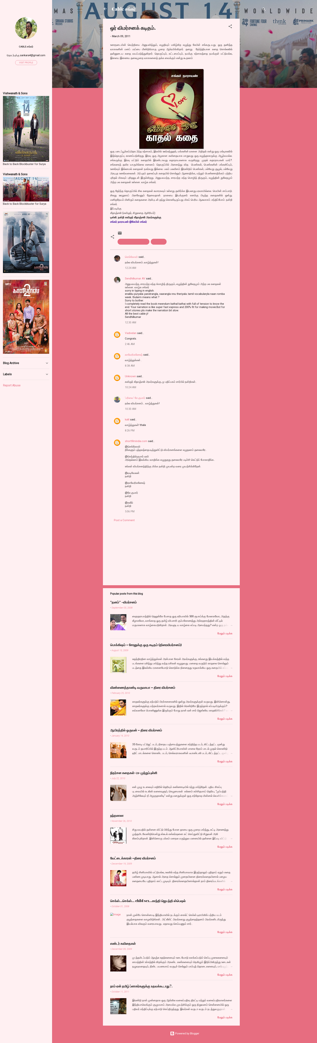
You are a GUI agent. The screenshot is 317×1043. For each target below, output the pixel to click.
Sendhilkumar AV (135, 278)
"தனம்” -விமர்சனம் (123, 602)
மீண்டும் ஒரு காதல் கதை (133, 241)
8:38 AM (130, 365)
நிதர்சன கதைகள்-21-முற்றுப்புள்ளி (133, 773)
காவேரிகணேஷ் (134, 354)
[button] (230, 27)
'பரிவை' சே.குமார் (135, 398)
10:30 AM (130, 409)
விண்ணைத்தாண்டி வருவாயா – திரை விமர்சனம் (142, 687)
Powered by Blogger (186, 1033)
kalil (127, 419)
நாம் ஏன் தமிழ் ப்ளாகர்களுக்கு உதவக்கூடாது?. (141, 986)
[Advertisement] (254, 74)
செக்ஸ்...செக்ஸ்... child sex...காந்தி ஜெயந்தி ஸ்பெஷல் (148, 901)
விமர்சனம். (158, 241)
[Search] (264, 10)
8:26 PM (129, 430)
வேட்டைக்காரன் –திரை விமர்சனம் (133, 858)
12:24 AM (130, 268)
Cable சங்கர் (124, 9)
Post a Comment (124, 520)
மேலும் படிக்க (224, 633)
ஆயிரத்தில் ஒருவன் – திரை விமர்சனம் (136, 730)
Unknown (130, 376)
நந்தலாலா (117, 815)
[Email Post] (120, 234)
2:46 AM (130, 344)
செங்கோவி (131, 257)
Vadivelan (130, 333)
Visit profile (26, 62)
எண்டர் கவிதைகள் (123, 943)
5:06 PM (129, 511)
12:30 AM (130, 322)
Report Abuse (12, 385)
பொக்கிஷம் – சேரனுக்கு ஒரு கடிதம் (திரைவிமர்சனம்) (146, 645)
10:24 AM (130, 387)
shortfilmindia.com (136, 441)
